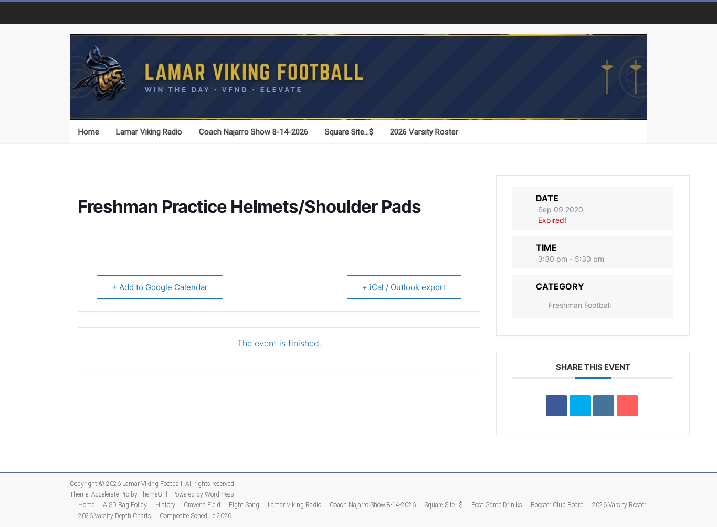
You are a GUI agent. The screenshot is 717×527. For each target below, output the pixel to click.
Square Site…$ (349, 132)
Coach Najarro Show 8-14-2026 (253, 132)
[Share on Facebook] (556, 405)
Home (88, 132)
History (165, 505)
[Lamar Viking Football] (358, 77)
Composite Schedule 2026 (195, 516)
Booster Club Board (557, 505)
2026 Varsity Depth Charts (114, 516)
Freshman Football (580, 305)
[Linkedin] (603, 405)
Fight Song (244, 505)
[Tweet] (580, 405)
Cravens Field (202, 505)
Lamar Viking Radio (149, 132)
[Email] (627, 405)
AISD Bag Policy (125, 505)
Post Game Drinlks (496, 505)
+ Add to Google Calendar (160, 287)
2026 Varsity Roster (424, 132)
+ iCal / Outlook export (404, 287)
